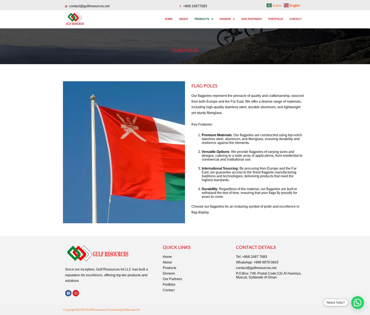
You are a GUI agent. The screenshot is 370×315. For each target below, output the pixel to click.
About (183, 19)
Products (202, 19)
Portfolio (275, 19)
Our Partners (251, 19)
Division (225, 19)
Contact (295, 19)
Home (169, 19)
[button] (203, 19)
